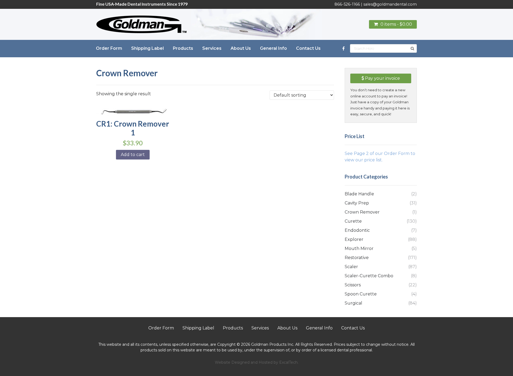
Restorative (357, 257)
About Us (287, 328)
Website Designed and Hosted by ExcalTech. (256, 362)
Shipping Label (198, 328)
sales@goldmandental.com (390, 4)
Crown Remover (362, 212)
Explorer (354, 239)
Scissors (353, 284)
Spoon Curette (361, 294)
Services (260, 328)
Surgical (353, 303)
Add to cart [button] (133, 154)
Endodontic (357, 230)
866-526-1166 (347, 4)
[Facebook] (343, 48)
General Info (319, 328)
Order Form (161, 328)
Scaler (351, 266)
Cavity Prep (357, 203)
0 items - (396, 24)
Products (233, 328)
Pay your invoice (382, 78)
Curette (353, 221)
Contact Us (353, 328)
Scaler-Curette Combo (369, 275)
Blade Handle (359, 193)
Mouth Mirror (359, 248)
